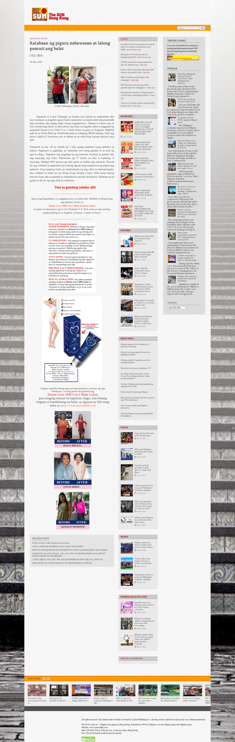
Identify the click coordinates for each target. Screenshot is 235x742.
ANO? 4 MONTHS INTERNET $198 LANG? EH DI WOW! (143, 192)
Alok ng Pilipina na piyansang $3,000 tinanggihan (137, 414)
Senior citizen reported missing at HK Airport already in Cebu (137, 71)
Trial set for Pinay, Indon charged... (191, 699)
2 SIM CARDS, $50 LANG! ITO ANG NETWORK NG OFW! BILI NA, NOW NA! (143, 145)
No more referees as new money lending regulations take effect (187, 190)
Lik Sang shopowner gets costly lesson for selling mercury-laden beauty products (135, 376)
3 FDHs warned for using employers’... (80, 699)
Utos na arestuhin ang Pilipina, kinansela (134, 406)
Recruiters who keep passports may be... (36, 700)
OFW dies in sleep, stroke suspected (186, 100)
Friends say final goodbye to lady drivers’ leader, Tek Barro (142, 469)
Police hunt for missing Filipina (134, 392)
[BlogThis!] (33, 55)
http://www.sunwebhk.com (78, 405)
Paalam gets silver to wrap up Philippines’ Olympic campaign (143, 487)
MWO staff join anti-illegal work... (124, 699)
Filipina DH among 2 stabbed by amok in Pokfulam (187, 278)
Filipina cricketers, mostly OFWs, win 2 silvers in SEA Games (143, 544)
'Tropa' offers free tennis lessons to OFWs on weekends (142, 561)
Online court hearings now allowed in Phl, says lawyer (143, 519)
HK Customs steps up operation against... (147, 700)
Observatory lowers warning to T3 (136, 368)
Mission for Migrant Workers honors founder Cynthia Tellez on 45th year (143, 320)
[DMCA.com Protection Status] (88, 741)
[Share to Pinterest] (41, 55)
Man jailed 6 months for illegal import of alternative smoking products (137, 93)
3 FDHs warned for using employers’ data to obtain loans (137, 63)
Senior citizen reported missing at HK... (103, 700)
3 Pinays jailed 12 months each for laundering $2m (135, 361)
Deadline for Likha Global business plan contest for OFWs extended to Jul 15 (143, 288)
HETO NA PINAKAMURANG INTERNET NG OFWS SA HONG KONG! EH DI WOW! (144, 211)
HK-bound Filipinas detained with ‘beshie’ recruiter (143, 451)
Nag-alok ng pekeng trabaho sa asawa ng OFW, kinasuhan (137, 398)
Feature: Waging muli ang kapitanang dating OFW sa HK (137, 385)
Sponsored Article (39, 38)
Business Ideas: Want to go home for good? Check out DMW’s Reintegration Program (143, 639)
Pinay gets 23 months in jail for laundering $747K (134, 55)
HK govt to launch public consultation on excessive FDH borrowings (144, 622)
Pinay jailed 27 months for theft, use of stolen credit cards (144, 302)
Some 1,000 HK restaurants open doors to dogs (142, 270)
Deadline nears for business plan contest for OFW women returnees (144, 606)
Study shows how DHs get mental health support (144, 238)
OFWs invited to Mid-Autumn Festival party (144, 175)
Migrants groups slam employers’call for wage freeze (187, 165)
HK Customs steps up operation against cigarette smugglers (135, 86)
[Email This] (31, 55)
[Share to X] (36, 55)
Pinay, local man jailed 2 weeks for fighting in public (135, 353)
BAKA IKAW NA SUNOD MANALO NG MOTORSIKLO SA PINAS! (144, 161)
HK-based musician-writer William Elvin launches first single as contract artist (143, 505)
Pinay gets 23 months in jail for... (58, 699)
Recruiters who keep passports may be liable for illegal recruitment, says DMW (138, 47)
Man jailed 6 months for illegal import (170, 699)
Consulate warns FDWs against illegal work (187, 119)
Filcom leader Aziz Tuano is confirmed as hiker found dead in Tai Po (187, 144)
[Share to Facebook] (38, 55)
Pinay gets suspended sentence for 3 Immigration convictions (187, 236)
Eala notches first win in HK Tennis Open (144, 434)
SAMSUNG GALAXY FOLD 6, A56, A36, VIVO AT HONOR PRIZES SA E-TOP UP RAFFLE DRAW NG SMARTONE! (144, 128)
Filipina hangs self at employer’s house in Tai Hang (135, 345)
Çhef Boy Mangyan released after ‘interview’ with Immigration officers (186, 78)
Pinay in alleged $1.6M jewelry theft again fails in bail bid (144, 254)
